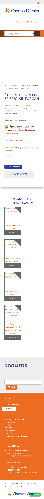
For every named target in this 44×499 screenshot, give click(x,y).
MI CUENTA (8, 398)
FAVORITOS (19, 22)
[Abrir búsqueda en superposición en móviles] (22, 33)
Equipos (7, 425)
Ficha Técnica (14, 166)
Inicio (6, 85)
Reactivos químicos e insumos (16, 436)
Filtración (8, 428)
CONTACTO (8, 409)
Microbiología (9, 433)
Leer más (12, 233)
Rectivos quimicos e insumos (22, 85)
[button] (13, 140)
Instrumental (9, 430)
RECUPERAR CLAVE (11, 404)
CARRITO (7, 401)
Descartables (9, 422)
